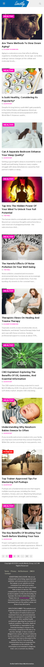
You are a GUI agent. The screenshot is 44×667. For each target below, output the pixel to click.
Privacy (13, 571)
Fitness (8, 452)
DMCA (32, 571)
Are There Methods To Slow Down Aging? (21, 45)
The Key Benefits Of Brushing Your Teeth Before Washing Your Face (21, 534)
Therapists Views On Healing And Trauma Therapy (20, 319)
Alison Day (8, 103)
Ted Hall (7, 215)
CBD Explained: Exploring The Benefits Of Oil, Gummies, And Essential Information (19, 376)
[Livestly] (22, 3)
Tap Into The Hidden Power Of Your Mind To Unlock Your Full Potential (19, 209)
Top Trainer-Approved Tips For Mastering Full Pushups (19, 480)
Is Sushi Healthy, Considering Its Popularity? (20, 99)
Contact (8, 573)
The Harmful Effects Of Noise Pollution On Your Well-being (18, 265)
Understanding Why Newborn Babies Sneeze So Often (19, 429)
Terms (6, 571)
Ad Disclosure (23, 571)
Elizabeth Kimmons (11, 49)
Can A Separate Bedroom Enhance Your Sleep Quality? (21, 153)
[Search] (40, 3)
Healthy (8, 16)
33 (27, 556)
